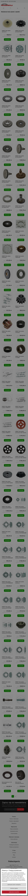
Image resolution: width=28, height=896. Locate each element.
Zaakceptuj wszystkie (14, 892)
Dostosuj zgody (14, 888)
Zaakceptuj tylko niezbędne (14, 884)
